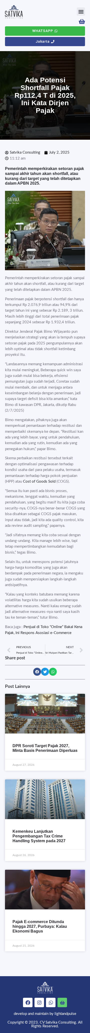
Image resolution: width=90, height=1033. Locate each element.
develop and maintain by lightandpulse (45, 1014)
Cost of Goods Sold (39, 481)
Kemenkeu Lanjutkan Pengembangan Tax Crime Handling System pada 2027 (39, 836)
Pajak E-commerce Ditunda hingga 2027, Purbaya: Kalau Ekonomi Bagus (39, 926)
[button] (81, 11)
